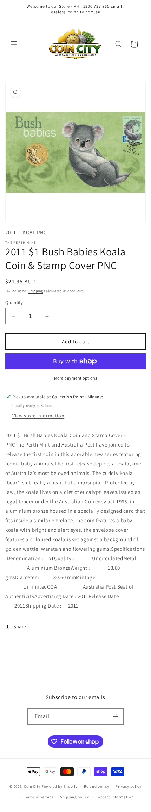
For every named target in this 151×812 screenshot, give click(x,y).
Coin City (32, 786)
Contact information (114, 796)
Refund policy (96, 786)
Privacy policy (129, 786)
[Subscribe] (115, 716)
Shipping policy (74, 796)
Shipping (35, 291)
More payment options (75, 378)
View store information (38, 415)
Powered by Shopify (59, 786)
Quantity (14, 303)
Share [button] (19, 626)
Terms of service (38, 796)
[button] (14, 44)
